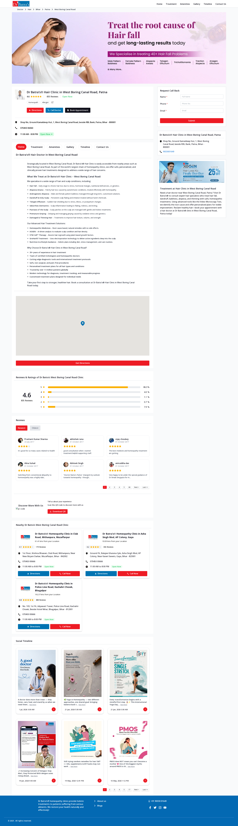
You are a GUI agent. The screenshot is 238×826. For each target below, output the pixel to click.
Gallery (196, 4)
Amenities (185, 4)
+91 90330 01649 (158, 801)
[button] (82, 323)
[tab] (21, 147)
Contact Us (220, 4)
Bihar (38, 9)
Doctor (20, 9)
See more (32, 705)
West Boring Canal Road (65, 9)
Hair (29, 9)
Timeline (208, 4)
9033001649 (168, 151)
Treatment (171, 4)
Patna (47, 9)
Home (159, 4)
